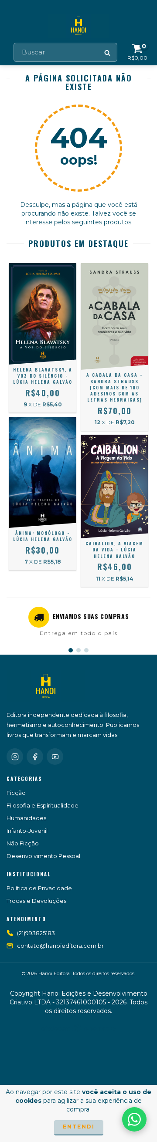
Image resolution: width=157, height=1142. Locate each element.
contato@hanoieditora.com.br (60, 945)
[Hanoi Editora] (46, 686)
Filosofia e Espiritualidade (42, 805)
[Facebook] (35, 756)
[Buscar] (107, 52)
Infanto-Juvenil (27, 830)
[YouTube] (55, 756)
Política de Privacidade (39, 888)
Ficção (16, 792)
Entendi (79, 1126)
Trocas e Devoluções (36, 900)
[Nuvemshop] (79, 1030)
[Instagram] (15, 756)
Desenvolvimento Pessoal (43, 855)
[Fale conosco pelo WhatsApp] (134, 1119)
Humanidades (26, 817)
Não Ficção (23, 843)
